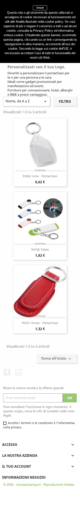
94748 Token (40, 249)
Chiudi (40, 7)
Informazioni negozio (24, 477)
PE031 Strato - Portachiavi (40, 323)
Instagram (18, 372)
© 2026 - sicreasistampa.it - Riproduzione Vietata (38, 484)
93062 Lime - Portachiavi (40, 176)
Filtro (65, 101)
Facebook (7, 372)
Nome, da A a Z (27, 101)
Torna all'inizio (56, 358)
